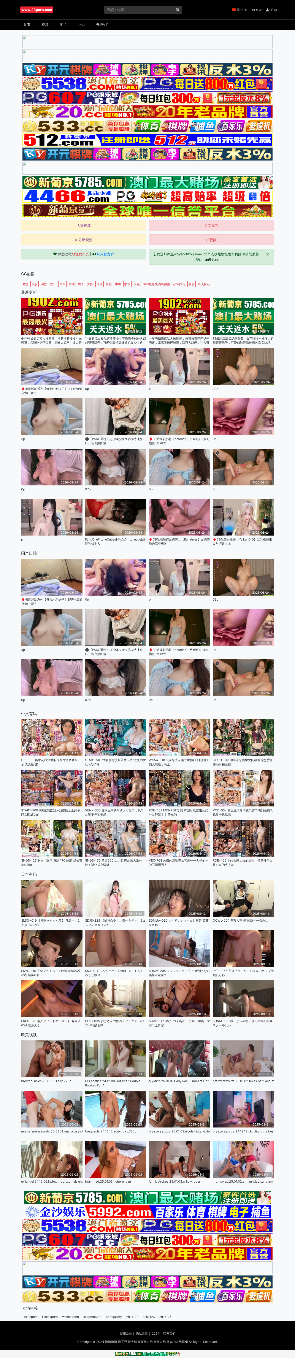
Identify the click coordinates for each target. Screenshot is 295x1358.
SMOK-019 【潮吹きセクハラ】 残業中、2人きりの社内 (50, 922)
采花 (137, 284)
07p (88, 489)
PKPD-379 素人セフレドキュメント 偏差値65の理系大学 (50, 1023)
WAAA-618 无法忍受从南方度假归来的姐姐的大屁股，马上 (178, 762)
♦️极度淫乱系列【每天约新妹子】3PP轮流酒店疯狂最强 (51, 391)
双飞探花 (204, 284)
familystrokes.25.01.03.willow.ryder (174, 1181)
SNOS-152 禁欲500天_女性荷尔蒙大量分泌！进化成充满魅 (113, 862)
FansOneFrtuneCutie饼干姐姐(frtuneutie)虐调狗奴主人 (115, 541)
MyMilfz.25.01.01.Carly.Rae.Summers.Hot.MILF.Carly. (179, 1081)
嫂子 (81, 284)
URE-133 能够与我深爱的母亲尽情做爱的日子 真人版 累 (51, 762)
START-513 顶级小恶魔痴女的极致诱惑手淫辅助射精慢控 (242, 762)
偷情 (25, 284)
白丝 (62, 284)
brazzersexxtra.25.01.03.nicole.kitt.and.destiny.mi (179, 1131)
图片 (63, 24)
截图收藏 (73, 254)
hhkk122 (132, 1316)
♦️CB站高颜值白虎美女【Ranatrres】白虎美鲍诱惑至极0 (179, 541)
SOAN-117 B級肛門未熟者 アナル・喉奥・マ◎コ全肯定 (179, 1023)
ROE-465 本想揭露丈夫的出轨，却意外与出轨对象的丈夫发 (243, 862)
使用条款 (126, 1333)
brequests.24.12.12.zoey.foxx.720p (110, 1131)
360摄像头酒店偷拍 (156, 284)
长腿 (109, 284)
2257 (155, 1333)
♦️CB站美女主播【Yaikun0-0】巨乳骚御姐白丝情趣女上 (242, 541)
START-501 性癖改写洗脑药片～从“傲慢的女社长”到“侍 (115, 762)
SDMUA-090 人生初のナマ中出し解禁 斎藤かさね (179, 922)
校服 (35, 284)
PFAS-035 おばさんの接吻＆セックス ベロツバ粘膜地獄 (114, 1023)
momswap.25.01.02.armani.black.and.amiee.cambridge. (243, 1181)
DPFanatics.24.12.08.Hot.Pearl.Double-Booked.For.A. (113, 1083)
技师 (72, 284)
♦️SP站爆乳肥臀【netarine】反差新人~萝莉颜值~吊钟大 (179, 441)
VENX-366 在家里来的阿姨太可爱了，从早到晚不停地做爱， (114, 812)
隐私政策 (142, 1333)
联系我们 (169, 1333)
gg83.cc (212, 259)
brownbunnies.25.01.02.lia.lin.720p (46, 1081)
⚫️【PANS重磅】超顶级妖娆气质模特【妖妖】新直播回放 (114, 441)
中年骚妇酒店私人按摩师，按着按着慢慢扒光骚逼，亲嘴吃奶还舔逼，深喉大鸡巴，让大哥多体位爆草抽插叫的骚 (51, 341)
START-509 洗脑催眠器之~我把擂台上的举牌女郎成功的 (50, 812)
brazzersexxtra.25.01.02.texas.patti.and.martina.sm (243, 1081)
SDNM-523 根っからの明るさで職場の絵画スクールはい (243, 1023)
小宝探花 (179, 284)
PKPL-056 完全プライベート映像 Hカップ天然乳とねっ (243, 973)
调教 (44, 284)
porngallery (114, 1316)
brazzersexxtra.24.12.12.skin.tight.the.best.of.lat (243, 1131)
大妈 (90, 284)
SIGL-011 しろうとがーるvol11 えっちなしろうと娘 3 (114, 973)
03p (216, 389)
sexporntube (92, 1316)
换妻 (192, 284)
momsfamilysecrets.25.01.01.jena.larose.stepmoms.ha (51, 1131)
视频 (45, 24)
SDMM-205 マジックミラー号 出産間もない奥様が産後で (179, 973)
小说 (81, 24)
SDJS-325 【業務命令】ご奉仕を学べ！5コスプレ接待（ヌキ (115, 922)
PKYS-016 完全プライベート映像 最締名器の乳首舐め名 (50, 973)
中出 (118, 284)
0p (87, 389)
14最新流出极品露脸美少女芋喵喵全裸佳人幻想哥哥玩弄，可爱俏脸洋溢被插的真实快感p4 (115, 341)
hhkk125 (165, 1316)
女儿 (53, 284)
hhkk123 (149, 1316)
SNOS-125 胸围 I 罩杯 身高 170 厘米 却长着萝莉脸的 (51, 862)
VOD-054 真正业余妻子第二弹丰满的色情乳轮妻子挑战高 (243, 812)
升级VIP (102, 24)
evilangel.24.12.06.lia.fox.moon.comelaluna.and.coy (51, 1181)
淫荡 (100, 284)
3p (23, 439)
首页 (27, 24)
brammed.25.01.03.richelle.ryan (108, 1181)
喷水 (127, 284)
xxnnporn (31, 1316)
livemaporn (50, 1316)
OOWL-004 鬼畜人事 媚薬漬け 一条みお (240, 920)
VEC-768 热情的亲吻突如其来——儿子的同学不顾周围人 (178, 862)
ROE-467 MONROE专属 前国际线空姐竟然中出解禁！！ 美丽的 (178, 812)
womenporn (70, 1316)
